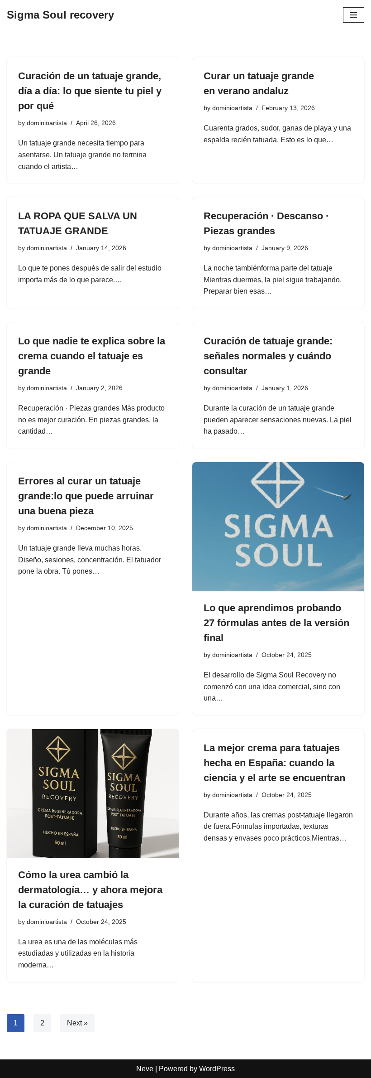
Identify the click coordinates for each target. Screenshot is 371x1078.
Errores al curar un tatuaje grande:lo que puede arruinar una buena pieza (86, 496)
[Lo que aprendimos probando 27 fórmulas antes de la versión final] (278, 526)
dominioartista (47, 122)
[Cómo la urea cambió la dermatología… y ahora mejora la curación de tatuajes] (93, 793)
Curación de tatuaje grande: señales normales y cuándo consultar (268, 356)
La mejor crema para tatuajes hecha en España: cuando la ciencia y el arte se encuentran (274, 762)
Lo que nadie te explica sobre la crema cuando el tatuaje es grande (91, 356)
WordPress (217, 1069)
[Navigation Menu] (353, 15)
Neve (144, 1069)
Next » (77, 1023)
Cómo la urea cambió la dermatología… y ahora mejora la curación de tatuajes (90, 889)
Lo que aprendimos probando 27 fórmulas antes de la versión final (276, 622)
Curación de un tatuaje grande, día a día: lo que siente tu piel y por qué (90, 90)
